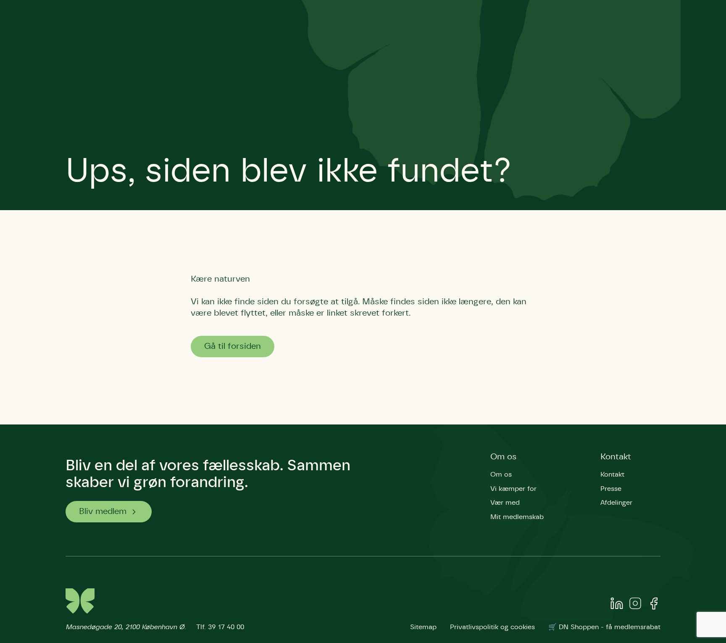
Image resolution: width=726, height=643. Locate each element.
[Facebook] (653, 605)
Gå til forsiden (232, 346)
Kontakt (615, 457)
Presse (610, 488)
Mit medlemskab (517, 517)
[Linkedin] (616, 605)
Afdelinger (616, 502)
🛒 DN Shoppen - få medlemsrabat (604, 627)
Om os (503, 457)
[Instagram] (635, 605)
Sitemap (423, 627)
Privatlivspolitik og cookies (492, 627)
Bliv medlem (102, 511)
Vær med (505, 502)
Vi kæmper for (513, 488)
